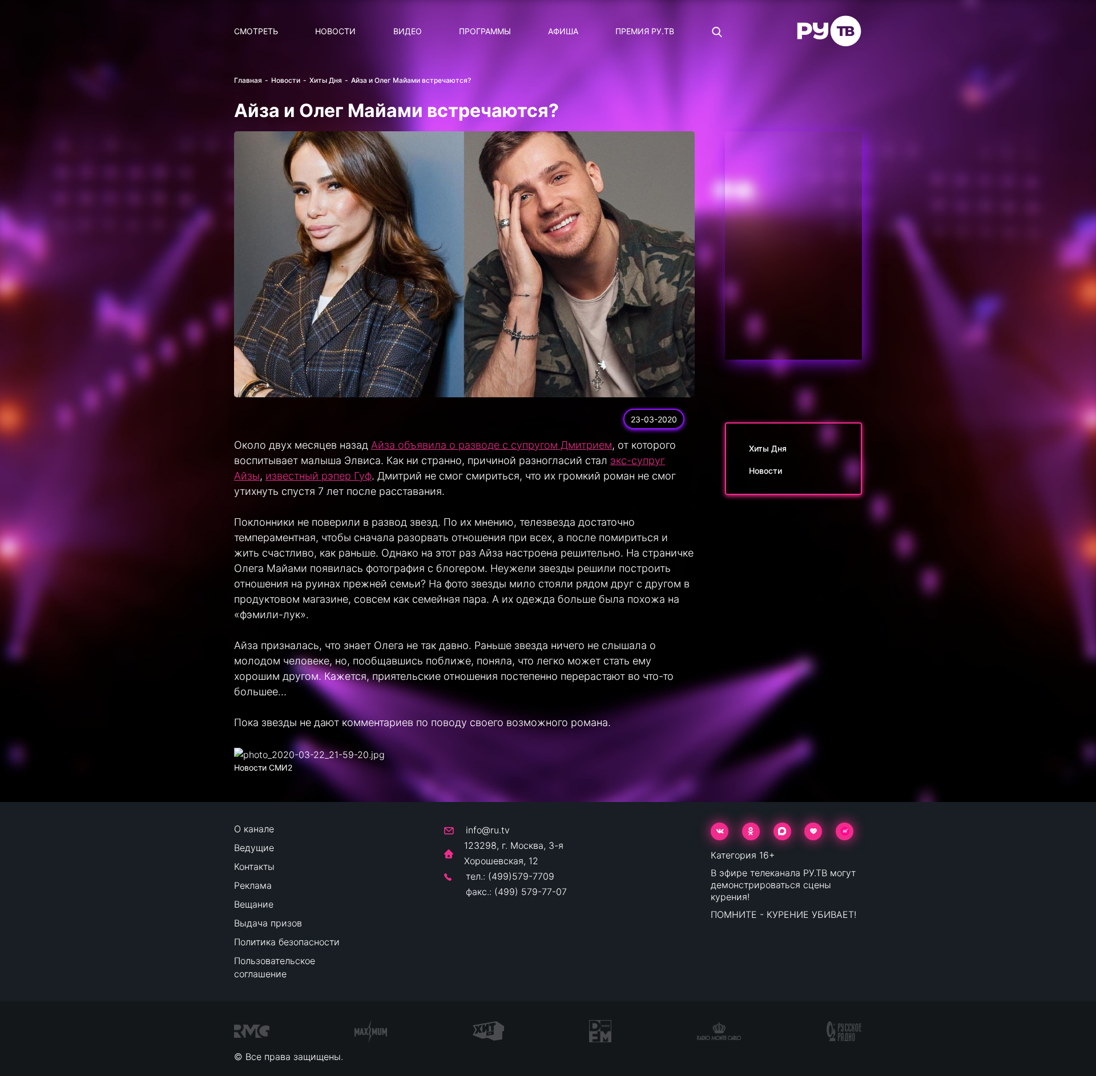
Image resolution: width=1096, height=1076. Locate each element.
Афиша (563, 31)
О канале (254, 829)
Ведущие (254, 847)
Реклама (253, 885)
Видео (407, 31)
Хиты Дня (325, 80)
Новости (335, 31)
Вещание (253, 904)
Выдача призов (268, 923)
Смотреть (256, 31)
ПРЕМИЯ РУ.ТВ (644, 31)
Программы (485, 31)
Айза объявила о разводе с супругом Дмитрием (491, 445)
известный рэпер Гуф (318, 476)
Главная (248, 80)
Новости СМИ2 (263, 767)
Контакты (254, 866)
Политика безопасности (287, 942)
